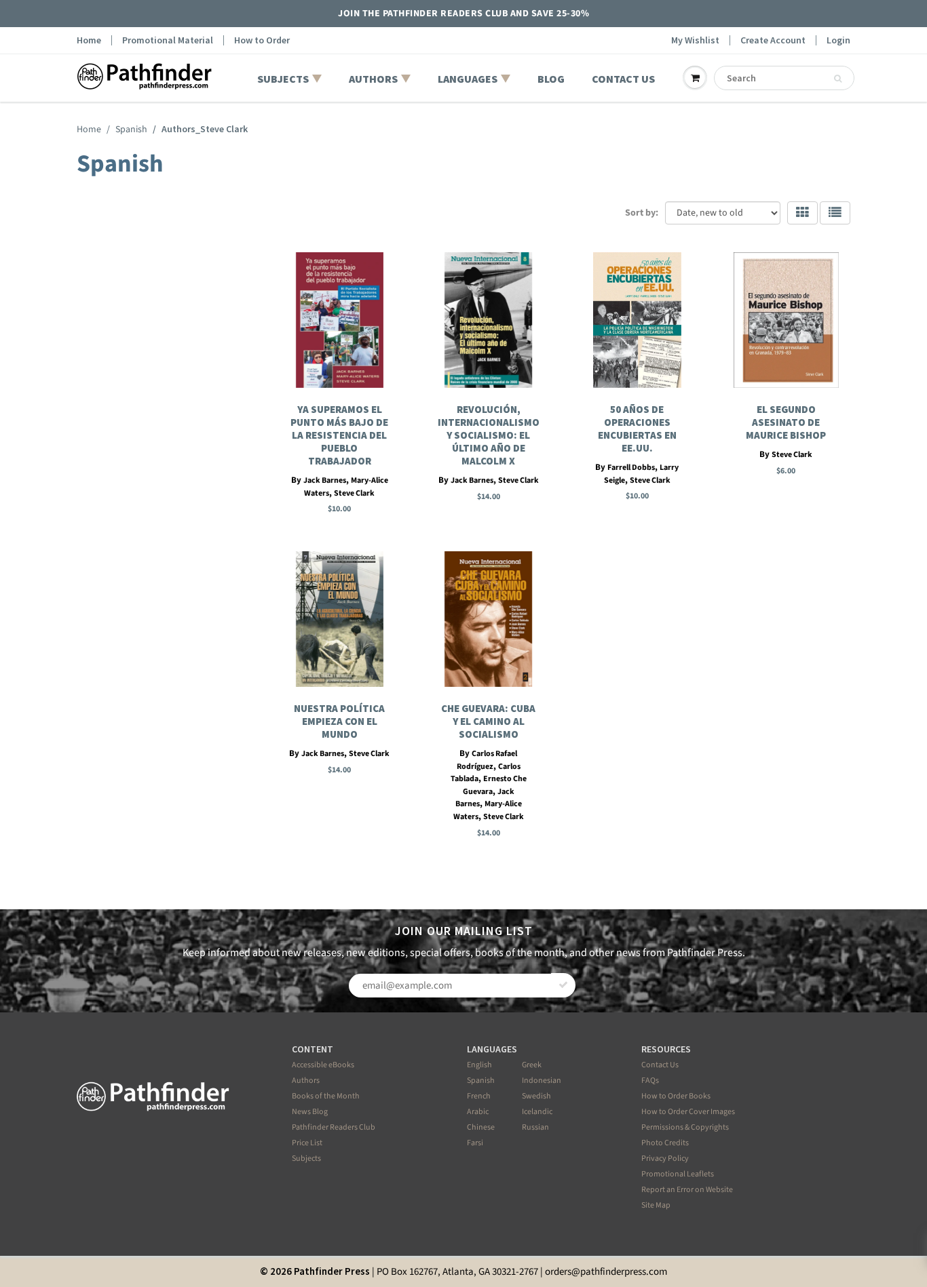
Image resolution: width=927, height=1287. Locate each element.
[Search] (837, 79)
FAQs (650, 1080)
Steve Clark (354, 493)
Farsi (475, 1143)
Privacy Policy (665, 1158)
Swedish (536, 1096)
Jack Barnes (324, 480)
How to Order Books (676, 1096)
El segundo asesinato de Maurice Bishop (786, 422)
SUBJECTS (283, 78)
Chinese (481, 1127)
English (479, 1065)
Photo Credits (665, 1143)
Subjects (306, 1158)
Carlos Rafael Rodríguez (487, 760)
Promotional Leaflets (677, 1174)
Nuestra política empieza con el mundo (339, 721)
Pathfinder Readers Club (333, 1127)
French (479, 1096)
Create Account (773, 40)
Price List (307, 1143)
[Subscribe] (563, 985)
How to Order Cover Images (688, 1111)
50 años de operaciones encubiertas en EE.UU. (637, 428)
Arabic (478, 1111)
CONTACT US (623, 78)
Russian (535, 1127)
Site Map (655, 1205)
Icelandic (537, 1111)
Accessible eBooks (323, 1065)
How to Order (262, 40)
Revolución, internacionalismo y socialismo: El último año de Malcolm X (489, 435)
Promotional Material (167, 40)
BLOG (551, 78)
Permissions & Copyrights (685, 1127)
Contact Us (660, 1065)
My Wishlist (695, 40)
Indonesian (541, 1080)
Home (89, 40)
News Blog (310, 1111)
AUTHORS (373, 78)
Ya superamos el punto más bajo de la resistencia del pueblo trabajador (339, 435)
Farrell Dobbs (631, 467)
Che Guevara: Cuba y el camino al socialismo (488, 721)
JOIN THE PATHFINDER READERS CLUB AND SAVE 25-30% (463, 13)
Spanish (131, 129)
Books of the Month (326, 1096)
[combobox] (784, 78)
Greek (532, 1065)
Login (838, 40)
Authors (306, 1080)
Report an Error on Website (687, 1189)
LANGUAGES (467, 78)
